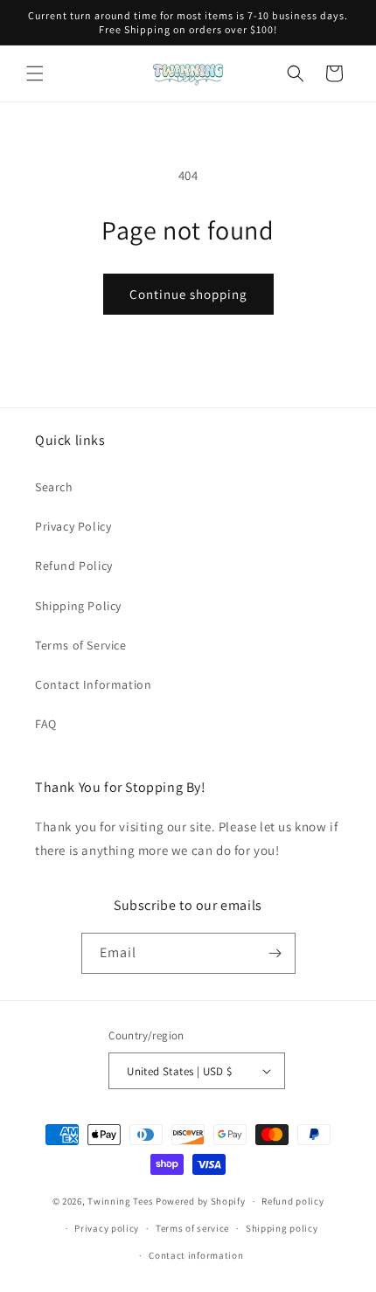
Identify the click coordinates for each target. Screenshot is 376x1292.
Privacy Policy (73, 526)
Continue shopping (188, 294)
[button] (35, 73)
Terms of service (192, 1228)
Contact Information (93, 684)
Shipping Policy (78, 606)
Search (54, 487)
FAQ (46, 724)
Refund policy (292, 1201)
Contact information (196, 1255)
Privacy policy (106, 1228)
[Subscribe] (275, 953)
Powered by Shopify (201, 1201)
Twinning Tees (120, 1201)
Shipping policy (282, 1228)
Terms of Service (81, 645)
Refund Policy (74, 565)
